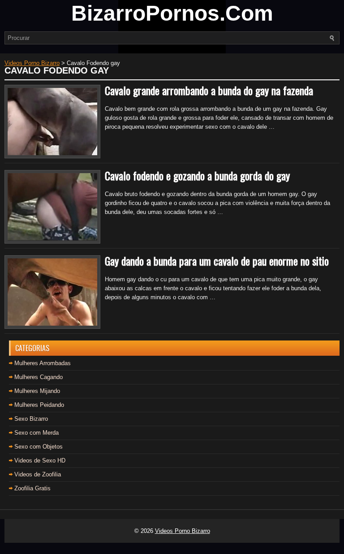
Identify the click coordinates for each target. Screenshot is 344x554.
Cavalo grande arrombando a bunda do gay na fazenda (209, 90)
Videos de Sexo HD (39, 460)
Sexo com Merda (36, 432)
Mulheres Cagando (38, 377)
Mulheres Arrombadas (42, 363)
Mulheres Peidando (39, 404)
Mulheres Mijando (37, 391)
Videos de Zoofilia (37, 474)
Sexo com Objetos (38, 446)
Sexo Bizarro (31, 418)
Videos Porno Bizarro (182, 531)
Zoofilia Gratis (32, 488)
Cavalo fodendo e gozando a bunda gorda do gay (197, 175)
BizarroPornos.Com (172, 13)
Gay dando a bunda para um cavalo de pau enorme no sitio (217, 261)
